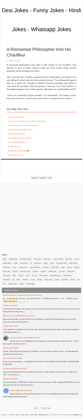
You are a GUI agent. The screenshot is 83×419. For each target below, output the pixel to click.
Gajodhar (43, 271)
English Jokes (73, 263)
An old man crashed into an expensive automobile (27, 121)
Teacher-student (58, 259)
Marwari (21, 275)
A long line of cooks (17, 155)
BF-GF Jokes (24, 263)
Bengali (39, 279)
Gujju (62, 267)
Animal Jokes (53, 271)
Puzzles (77, 259)
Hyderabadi (6, 279)
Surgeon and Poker (10, 305)
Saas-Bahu (65, 279)
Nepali (57, 279)
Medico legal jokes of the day (21, 390)
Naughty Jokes (12, 284)
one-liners (62, 271)
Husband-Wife (13, 259)
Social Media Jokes (25, 259)
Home (49, 177)
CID (78, 279)
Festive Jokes (44, 275)
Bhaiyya (76, 267)
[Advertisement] (18, 218)
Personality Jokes (61, 263)
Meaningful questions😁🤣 (19, 151)
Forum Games (67, 275)
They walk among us (17, 117)
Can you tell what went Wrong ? (15, 368)
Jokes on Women (35, 267)
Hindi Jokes (37, 263)
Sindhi (28, 275)
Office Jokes (37, 259)
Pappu (18, 279)
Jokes (4, 259)
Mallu (14, 275)
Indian (14, 267)
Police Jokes (55, 267)
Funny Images (48, 279)
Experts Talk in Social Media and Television (19, 316)
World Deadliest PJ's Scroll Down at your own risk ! (22, 295)
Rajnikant (25, 279)
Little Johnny (6, 275)
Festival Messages (55, 275)
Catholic (69, 267)
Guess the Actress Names (12, 358)
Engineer (35, 271)
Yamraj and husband (10, 348)
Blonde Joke (71, 271)
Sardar (16, 263)
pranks (33, 279)
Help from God (15, 146)
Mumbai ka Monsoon (17, 134)
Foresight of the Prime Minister (21, 138)
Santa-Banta (6, 267)
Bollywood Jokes (25, 271)
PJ (31, 263)
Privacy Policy (45, 408)
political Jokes (7, 263)
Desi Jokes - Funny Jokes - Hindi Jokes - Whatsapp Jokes (30, 415)
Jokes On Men (23, 267)
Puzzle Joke (6, 271)
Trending (15, 271)
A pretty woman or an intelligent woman (25, 338)
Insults (45, 263)
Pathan (22, 284)
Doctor (52, 263)
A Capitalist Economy (17, 142)
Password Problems (10, 379)
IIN (13, 279)
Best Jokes (45, 267)
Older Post (42, 177)
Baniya (73, 279)
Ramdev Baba (30, 284)
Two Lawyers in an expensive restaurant (24, 125)
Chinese (34, 275)
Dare (4, 284)
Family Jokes (47, 259)
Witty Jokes (68, 259)
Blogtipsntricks (77, 415)
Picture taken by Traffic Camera (21, 130)
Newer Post (35, 177)
